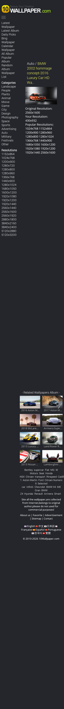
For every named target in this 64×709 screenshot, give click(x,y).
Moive (5, 102)
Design (5, 113)
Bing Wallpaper (8, 40)
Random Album (7, 67)
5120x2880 (8, 231)
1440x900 (8, 181)
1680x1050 (9, 188)
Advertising (8, 129)
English (31, 526)
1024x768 (8, 158)
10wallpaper (27, 8)
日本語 (51, 526)
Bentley (28, 470)
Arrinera (48, 493)
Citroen (30, 476)
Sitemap (36, 518)
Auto (4, 132)
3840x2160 (8, 223)
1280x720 (8, 165)
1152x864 (7, 154)
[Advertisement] (41, 274)
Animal (6, 98)
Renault (38, 493)
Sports (5, 125)
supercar (39, 470)
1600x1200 (9, 192)
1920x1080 (9, 196)
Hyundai (28, 493)
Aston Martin (30, 480)
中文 (41, 526)
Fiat (47, 470)
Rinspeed (51, 476)
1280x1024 (8, 185)
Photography (9, 117)
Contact (48, 518)
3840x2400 (9, 227)
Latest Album (10, 30)
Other (5, 144)
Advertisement (53, 515)
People (5, 90)
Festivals (7, 140)
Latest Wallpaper (8, 25)
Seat (41, 473)
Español (40, 529)
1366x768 (7, 177)
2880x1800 (9, 219)
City (4, 109)
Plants (5, 94)
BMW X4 (51, 487)
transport (40, 476)
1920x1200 (9, 200)
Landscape (8, 86)
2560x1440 (8, 208)
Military (6, 136)
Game (5, 106)
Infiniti (29, 487)
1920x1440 (8, 204)
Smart (57, 493)
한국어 (38, 533)
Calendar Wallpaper (8, 48)
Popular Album (6, 59)
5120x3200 (9, 235)
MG (52, 470)
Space (5, 121)
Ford (40, 480)
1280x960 (8, 173)
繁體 (48, 533)
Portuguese (54, 529)
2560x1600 (9, 211)
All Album (7, 53)
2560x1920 (8, 215)
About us (25, 515)
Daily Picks (8, 34)
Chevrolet (40, 487)
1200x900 (8, 161)
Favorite (37, 515)
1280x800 (8, 169)
